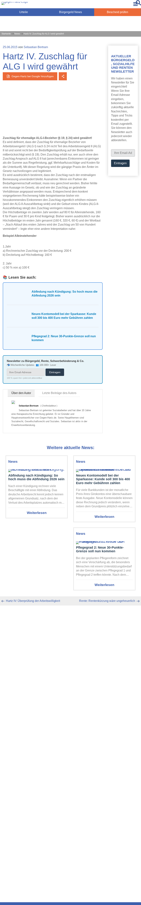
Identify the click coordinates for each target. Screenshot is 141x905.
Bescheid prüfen (117, 12)
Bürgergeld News (70, 12)
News (17, 33)
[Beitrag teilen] (63, 76)
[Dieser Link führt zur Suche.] (138, 4)
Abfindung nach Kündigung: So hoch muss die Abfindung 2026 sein (36, 477)
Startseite (6, 33)
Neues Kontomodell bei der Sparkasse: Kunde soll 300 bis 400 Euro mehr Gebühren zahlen (103, 479)
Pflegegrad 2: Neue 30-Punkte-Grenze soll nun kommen (100, 549)
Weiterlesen (37, 513)
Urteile (23, 12)
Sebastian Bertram (36, 47)
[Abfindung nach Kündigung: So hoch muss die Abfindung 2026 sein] (36, 469)
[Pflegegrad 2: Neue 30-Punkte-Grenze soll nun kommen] (104, 541)
